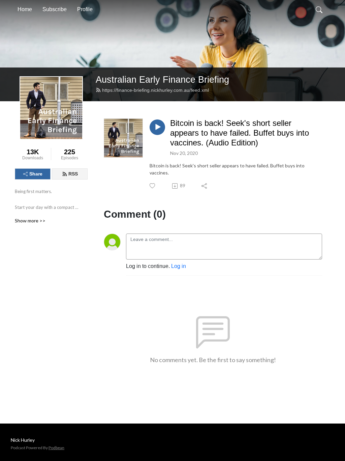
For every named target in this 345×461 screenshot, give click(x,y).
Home (25, 9)
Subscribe (54, 9)
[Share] (205, 186)
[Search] (319, 9)
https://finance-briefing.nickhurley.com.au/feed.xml (155, 90)
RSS (73, 174)
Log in (178, 266)
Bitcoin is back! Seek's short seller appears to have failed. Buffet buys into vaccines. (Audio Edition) (239, 132)
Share (35, 174)
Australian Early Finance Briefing (162, 79)
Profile (85, 9)
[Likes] (153, 185)
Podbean (56, 447)
